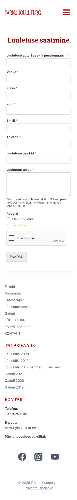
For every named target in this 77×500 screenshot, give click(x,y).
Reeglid (14, 214)
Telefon (14, 137)
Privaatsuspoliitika (39, 488)
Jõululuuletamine (18, 307)
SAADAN (16, 257)
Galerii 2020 (14, 381)
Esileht (10, 287)
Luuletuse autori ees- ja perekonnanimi (38, 55)
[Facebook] (22, 457)
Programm (13, 293)
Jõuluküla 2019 (17, 361)
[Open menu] (66, 12)
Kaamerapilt (14, 300)
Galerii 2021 (14, 374)
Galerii (10, 313)
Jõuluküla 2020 (17, 354)
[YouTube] (55, 457)
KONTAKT (13, 334)
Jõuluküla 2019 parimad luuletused (32, 367)
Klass (12, 88)
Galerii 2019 (14, 387)
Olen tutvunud (22, 219)
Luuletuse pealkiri (21, 153)
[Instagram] (38, 457)
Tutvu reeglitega (17, 225)
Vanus (13, 72)
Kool (11, 104)
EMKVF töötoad (17, 327)
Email (12, 121)
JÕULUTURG (15, 320)
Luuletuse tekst (20, 170)
